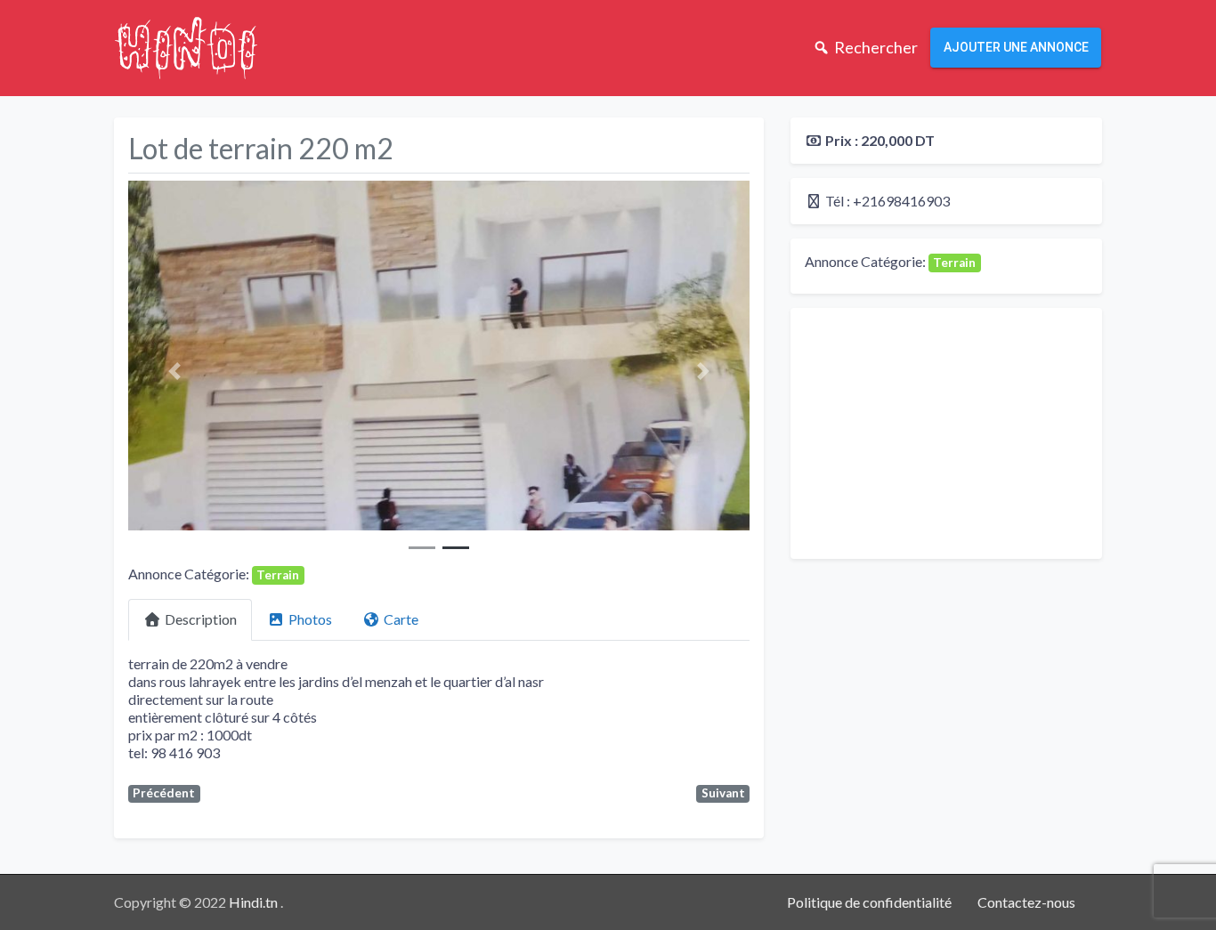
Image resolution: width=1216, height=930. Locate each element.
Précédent (164, 793)
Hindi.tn (254, 902)
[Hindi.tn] (186, 45)
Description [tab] (201, 619)
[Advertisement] (946, 433)
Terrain (277, 575)
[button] (175, 371)
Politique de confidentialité (869, 902)
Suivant (723, 793)
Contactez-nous (1026, 902)
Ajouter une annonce (1016, 47)
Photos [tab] (310, 619)
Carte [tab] (401, 619)
